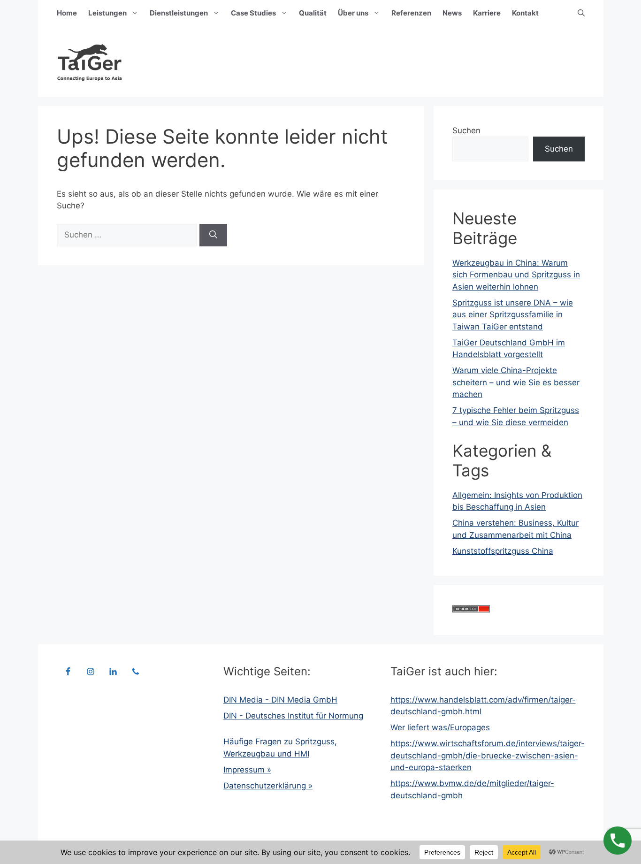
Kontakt (525, 12)
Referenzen (411, 12)
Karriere (487, 12)
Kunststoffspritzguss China (502, 551)
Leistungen (107, 12)
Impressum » (247, 769)
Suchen (466, 130)
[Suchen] (213, 235)
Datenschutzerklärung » (268, 785)
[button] (581, 13)
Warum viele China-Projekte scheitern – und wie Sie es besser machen (516, 382)
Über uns (353, 12)
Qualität (313, 12)
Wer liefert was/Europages (440, 727)
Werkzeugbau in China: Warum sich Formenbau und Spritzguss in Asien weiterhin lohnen (516, 274)
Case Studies (253, 12)
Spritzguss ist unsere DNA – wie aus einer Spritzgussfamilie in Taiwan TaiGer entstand (512, 314)
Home (67, 12)
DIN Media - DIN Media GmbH (280, 699)
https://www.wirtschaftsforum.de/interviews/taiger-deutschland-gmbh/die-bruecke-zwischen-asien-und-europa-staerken (487, 755)
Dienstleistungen (179, 12)
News (452, 12)
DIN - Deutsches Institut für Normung (293, 715)
